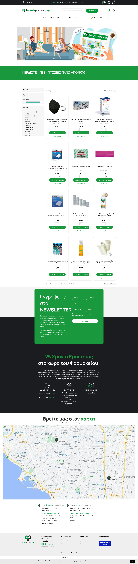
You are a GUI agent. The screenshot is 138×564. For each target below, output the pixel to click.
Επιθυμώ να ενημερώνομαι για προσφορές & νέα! (82, 315)
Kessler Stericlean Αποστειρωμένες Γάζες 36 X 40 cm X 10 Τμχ (57, 214)
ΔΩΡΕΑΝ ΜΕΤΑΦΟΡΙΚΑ (47, 390)
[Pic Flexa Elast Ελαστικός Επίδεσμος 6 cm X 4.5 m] (104, 248)
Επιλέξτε (49, 91)
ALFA (27, 114)
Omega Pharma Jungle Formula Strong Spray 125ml (104, 214)
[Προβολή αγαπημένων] (114, 10)
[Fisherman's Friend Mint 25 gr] (81, 154)
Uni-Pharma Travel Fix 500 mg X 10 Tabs (81, 120)
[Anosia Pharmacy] (36, 11)
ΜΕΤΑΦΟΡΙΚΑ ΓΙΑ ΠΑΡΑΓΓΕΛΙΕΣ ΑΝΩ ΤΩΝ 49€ (67, 2)
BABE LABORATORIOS (31, 124)
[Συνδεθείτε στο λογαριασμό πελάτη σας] (109, 10)
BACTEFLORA (29, 128)
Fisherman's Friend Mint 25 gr (81, 166)
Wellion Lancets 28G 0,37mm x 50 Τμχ (57, 262)
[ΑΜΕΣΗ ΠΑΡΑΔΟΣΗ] (91, 385)
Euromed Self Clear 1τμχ (104, 166)
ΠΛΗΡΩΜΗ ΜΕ (69, 390)
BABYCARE (28, 126)
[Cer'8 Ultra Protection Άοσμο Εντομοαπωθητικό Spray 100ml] (81, 248)
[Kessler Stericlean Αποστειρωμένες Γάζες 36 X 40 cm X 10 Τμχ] (57, 201)
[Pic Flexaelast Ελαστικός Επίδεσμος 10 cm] (81, 201)
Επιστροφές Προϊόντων (86, 539)
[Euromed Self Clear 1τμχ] (104, 154)
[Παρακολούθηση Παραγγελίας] (104, 2)
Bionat (27, 134)
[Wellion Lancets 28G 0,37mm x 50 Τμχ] (57, 248)
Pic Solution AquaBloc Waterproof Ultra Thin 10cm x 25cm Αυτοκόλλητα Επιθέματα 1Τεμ (104, 120)
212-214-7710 (30, 2)
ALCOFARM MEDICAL (31, 112)
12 (105, 91)
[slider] (24, 102)
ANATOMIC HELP (30, 116)
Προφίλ (62, 539)
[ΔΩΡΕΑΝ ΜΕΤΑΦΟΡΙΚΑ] (47, 385)
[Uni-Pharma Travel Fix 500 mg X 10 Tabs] (81, 106)
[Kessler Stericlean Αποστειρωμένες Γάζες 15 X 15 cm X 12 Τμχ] (57, 154)
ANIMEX (27, 118)
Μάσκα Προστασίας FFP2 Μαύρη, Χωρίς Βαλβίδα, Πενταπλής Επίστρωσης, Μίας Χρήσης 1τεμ (57, 120)
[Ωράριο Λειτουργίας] (109, 2)
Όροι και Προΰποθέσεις (67, 541)
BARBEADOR (29, 130)
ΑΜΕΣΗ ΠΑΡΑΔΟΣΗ (91, 390)
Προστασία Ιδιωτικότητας (67, 543)
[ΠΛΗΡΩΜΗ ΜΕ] (69, 385)
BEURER (27, 132)
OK (132, 561)
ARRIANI (27, 122)
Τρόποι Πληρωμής (84, 541)
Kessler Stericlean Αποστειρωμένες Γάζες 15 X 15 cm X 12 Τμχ (57, 167)
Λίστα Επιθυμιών (103, 539)
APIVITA (27, 120)
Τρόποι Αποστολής (84, 543)
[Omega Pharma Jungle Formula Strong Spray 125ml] (104, 201)
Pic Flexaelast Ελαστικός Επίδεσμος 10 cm (81, 214)
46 (111, 284)
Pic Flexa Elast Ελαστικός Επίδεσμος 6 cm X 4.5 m (104, 262)
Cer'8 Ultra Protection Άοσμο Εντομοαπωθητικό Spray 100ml (81, 262)
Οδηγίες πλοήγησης (49, 523)
